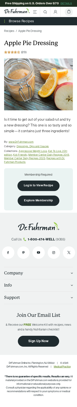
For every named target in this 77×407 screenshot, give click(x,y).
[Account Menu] (55, 12)
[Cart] (69, 12)
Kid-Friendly (20, 154)
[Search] (45, 12)
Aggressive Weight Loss (33, 151)
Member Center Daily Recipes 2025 (24, 158)
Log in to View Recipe (38, 185)
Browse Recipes (21, 21)
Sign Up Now (38, 341)
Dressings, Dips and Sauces (33, 146)
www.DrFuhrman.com (21, 141)
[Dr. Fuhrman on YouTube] (38, 252)
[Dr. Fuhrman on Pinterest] (23, 252)
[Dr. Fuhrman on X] (69, 252)
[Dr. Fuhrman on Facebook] (8, 252)
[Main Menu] (35, 12)
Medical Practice (62, 366)
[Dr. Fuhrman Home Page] (17, 12)
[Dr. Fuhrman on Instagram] (54, 252)
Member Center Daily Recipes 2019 (48, 154)
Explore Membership (38, 200)
